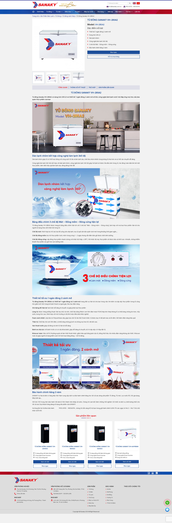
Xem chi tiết (45, 462)
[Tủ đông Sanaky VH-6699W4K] (127, 434)
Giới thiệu (40, 12)
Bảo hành (118, 12)
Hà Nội (109, 489)
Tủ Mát (91, 492)
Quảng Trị (110, 497)
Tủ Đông (58, 16)
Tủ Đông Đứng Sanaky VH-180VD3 (72, 448)
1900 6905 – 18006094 (67, 408)
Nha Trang (110, 500)
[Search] (130, 3)
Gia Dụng (91, 497)
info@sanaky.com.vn (114, 6)
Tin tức (128, 12)
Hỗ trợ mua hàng (113, 57)
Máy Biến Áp (92, 506)
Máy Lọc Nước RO (94, 500)
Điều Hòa (91, 503)
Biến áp (110, 12)
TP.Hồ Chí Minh (111, 503)
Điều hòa (68, 12)
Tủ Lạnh (91, 495)
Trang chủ (35, 16)
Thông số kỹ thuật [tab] (78, 87)
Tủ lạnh (77, 12)
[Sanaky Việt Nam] (45, 5)
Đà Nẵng (109, 495)
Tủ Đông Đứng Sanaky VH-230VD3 (45, 448)
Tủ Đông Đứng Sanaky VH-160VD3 (99, 448)
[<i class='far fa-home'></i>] (33, 11)
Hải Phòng (110, 492)
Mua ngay (113, 52)
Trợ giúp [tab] (92, 87)
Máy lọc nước (89, 12)
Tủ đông (49, 12)
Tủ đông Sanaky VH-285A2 (42, 97)
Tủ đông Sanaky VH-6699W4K (126, 446)
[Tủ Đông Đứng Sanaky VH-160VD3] (99, 434)
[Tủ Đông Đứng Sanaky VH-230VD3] (45, 434)
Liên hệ (137, 12)
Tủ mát (58, 12)
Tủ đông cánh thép (68, 16)
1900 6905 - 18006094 (132, 6)
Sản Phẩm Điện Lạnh (47, 16)
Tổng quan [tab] (62, 87)
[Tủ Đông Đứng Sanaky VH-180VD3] (72, 434)
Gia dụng (100, 12)
